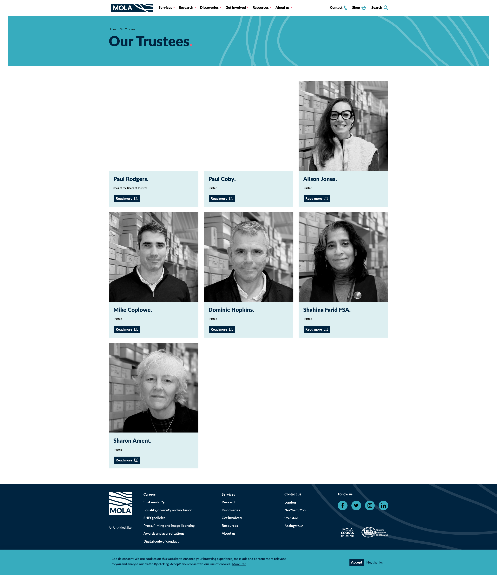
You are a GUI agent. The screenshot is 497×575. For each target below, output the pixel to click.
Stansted (291, 518)
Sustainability (154, 502)
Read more (124, 198)
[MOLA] (132, 8)
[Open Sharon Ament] (153, 388)
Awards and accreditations (163, 533)
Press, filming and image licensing (169, 526)
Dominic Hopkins (230, 310)
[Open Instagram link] (370, 505)
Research (186, 8)
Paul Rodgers (130, 179)
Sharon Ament (131, 441)
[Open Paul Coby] (248, 126)
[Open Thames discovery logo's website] (373, 533)
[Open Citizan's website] (348, 533)
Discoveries (209, 8)
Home (112, 29)
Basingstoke (293, 526)
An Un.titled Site (120, 528)
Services (165, 8)
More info (239, 564)
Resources (261, 8)
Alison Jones (319, 179)
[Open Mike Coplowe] (153, 257)
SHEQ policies (154, 518)
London (290, 502)
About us (282, 8)
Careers (149, 494)
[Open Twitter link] (356, 505)
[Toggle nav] (110, 8)
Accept (356, 562)
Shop (356, 8)
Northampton (295, 510)
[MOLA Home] (120, 508)
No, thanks (374, 562)
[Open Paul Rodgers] (153, 126)
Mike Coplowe (132, 310)
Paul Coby (221, 179)
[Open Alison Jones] (343, 126)
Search (376, 8)
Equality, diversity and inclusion (167, 510)
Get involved (236, 8)
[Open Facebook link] (343, 505)
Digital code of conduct (161, 541)
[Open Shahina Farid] (343, 257)
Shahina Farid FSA (326, 310)
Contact (336, 8)
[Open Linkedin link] (383, 505)
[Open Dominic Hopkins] (248, 257)
